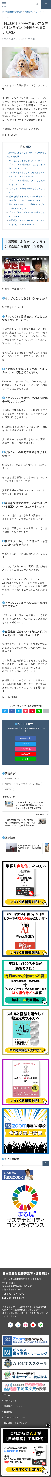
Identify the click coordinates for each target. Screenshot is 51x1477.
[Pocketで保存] (25, 711)
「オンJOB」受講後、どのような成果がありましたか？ (27, 182)
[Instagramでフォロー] (25, 1325)
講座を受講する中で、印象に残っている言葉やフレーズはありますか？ (27, 198)
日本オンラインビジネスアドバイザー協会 (23, 784)
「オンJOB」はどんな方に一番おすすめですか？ (27, 214)
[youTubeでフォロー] (33, 1325)
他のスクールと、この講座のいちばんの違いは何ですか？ (27, 206)
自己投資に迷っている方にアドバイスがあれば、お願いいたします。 (27, 222)
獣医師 (8, 789)
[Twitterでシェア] (5, 711)
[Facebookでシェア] (12, 711)
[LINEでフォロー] (40, 1325)
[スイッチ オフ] (37, 4)
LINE (24, 759)
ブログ (7, 17)
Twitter (25, 744)
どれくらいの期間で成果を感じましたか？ (27, 190)
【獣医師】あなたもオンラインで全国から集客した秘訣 (27, 154)
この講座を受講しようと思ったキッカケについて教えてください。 (27, 174)
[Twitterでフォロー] (18, 1325)
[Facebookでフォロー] (10, 1325)
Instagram (24, 749)
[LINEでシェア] (39, 711)
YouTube (24, 754)
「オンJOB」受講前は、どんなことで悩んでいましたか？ (27, 166)
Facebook (24, 738)
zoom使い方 (11, 778)
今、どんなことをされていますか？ (26, 160)
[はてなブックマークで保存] (19, 711)
